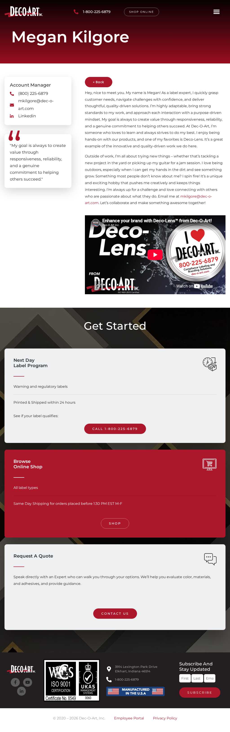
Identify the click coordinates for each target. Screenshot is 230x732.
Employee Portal (129, 718)
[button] (217, 12)
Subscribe (199, 693)
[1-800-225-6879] (109, 679)
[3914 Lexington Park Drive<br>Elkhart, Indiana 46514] (109, 669)
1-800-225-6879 (127, 680)
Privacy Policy (165, 718)
